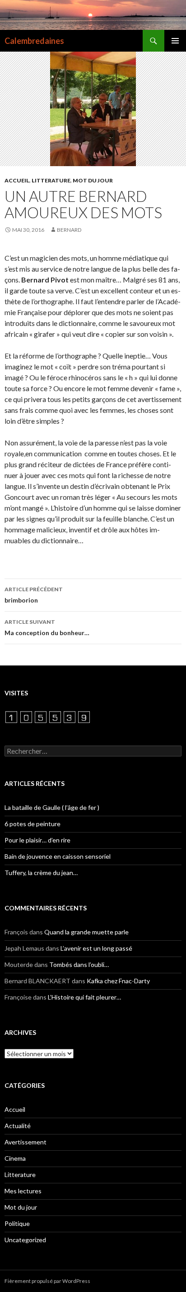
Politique (17, 1223)
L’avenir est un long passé (96, 948)
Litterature (51, 180)
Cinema (15, 1158)
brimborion (34, 595)
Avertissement (25, 1142)
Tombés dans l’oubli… (79, 964)
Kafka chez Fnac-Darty (118, 981)
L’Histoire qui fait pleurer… (84, 997)
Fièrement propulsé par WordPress (47, 1281)
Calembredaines (34, 41)
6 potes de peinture (32, 824)
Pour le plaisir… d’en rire (37, 840)
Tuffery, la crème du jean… (41, 872)
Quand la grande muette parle (86, 932)
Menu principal (175, 41)
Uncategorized (25, 1240)
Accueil (17, 180)
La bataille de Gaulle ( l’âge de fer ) (52, 807)
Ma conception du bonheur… (47, 627)
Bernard (69, 229)
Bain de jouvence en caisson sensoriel (58, 856)
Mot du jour (93, 180)
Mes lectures (23, 1191)
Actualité (18, 1125)
